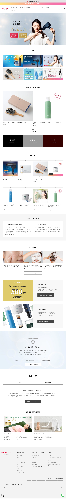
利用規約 (34, 479)
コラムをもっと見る (33, 273)
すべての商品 (19, 455)
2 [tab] (31, 46)
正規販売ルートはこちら (33, 401)
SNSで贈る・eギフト (21, 472)
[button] (59, 9)
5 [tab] (36, 46)
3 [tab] (33, 46)
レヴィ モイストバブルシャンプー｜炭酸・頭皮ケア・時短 (10, 205)
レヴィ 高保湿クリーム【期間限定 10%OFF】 (55, 177)
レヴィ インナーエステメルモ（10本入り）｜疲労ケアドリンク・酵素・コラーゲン (25, 178)
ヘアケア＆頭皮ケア (21, 462)
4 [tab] (35, 46)
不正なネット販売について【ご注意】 (54, 465)
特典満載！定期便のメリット (46, 321)
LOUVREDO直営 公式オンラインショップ (34, 495)
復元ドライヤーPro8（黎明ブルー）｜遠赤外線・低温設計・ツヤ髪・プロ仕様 (9, 178)
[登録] (25, 487)
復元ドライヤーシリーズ (22, 460)
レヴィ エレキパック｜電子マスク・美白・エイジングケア (24, 205)
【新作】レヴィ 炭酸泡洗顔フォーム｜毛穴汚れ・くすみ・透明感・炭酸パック (47, 123)
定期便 (18, 468)
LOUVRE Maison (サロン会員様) (39, 466)
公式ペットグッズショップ (40, 439)
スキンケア (19, 464)
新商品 (18, 457)
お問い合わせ (50, 460)
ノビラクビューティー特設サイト (11, 439)
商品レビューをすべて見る (46, 295)
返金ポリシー (60, 479)
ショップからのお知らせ (37, 460)
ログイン (49, 455)
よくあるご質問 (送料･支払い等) (54, 457)
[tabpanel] (33, 29)
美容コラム (34, 457)
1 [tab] (29, 46)
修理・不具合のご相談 (52, 462)
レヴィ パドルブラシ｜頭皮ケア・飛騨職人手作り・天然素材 (15, 122)
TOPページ (29, 479)
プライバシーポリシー (41, 479)
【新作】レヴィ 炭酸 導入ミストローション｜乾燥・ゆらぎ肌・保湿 (40, 205)
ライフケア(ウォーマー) (22, 466)
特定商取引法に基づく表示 (51, 479)
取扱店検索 (34, 464)
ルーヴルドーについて (33, 364)
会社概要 (34, 462)
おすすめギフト (20, 470)
